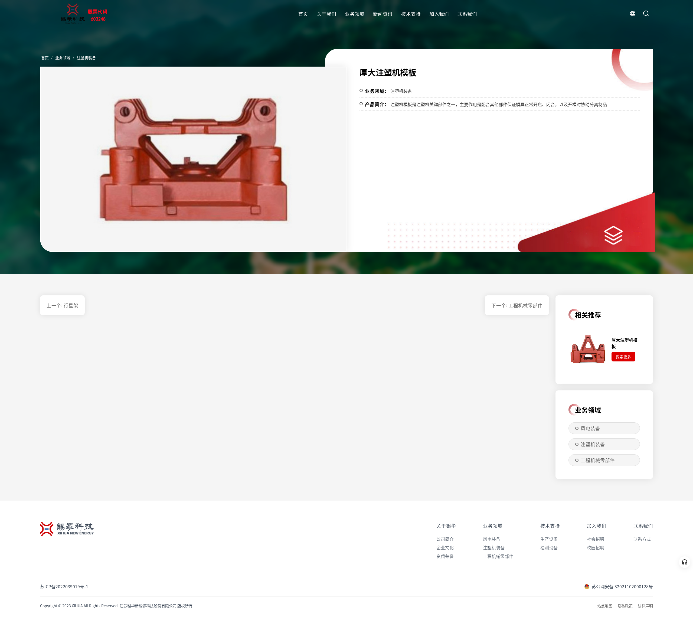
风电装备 (590, 428)
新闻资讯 (383, 13)
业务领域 (354, 13)
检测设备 (549, 547)
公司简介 (445, 539)
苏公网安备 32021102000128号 (622, 586)
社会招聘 (595, 539)
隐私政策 (625, 605)
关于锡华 (446, 525)
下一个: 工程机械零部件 (516, 305)
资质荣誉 (445, 556)
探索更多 (623, 356)
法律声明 (645, 605)
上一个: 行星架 (62, 305)
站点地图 (604, 605)
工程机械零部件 (598, 460)
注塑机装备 (86, 57)
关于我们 (326, 13)
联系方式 (642, 539)
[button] (332, 162)
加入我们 (439, 13)
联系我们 (467, 13)
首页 (303, 13)
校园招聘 (595, 547)
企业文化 (445, 547)
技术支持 (411, 13)
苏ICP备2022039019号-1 (64, 586)
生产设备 (549, 539)
